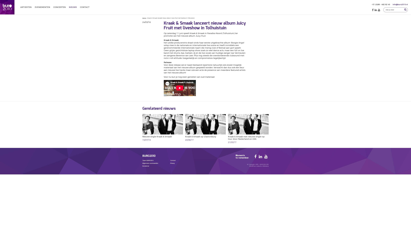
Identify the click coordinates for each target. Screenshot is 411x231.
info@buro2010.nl (400, 5)
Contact (84, 7)
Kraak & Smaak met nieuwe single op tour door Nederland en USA (246, 137)
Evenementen (42, 7)
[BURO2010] (7, 7)
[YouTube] (379, 10)
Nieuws (73, 7)
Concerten (59, 7)
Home (144, 18)
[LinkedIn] (376, 10)
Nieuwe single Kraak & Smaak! (157, 136)
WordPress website (255, 166)
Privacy (172, 163)
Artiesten (26, 7)
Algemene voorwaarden (150, 163)
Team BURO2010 (147, 160)
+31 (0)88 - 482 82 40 (381, 5)
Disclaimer (145, 166)
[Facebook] (373, 10)
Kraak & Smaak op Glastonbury (200, 136)
